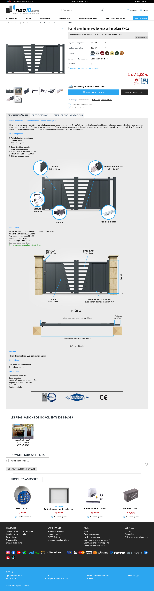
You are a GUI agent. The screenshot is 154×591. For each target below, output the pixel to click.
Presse (90, 578)
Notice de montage (92, 537)
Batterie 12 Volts (131, 508)
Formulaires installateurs (98, 575)
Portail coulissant (28, 23)
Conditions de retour (78, 108)
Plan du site (11, 578)
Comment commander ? (94, 545)
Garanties (129, 534)
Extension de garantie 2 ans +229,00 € (85, 68)
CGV (47, 575)
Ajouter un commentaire (21, 469)
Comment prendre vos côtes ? (82, 104)
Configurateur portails (16, 534)
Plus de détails (143, 37)
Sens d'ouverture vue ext (78, 59)
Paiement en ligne (55, 531)
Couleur (71, 53)
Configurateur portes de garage (19, 531)
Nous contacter (54, 534)
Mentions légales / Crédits (17, 585)
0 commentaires (106, 100)
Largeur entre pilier (76, 43)
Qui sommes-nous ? (14, 575)
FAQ (86, 531)
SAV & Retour (54, 537)
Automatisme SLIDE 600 (95, 508)
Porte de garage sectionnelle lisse (59, 509)
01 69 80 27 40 (139, 1)
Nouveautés (11, 540)
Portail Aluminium (12, 23)
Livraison (129, 531)
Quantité (71, 64)
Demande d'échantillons (58, 540)
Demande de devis (14, 542)
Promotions (11, 537)
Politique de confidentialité (56, 578)
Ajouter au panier (95, 92)
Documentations (91, 534)
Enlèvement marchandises (136, 537)
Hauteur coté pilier (75, 48)
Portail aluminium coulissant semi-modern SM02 (56, 23)
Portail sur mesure (134, 92)
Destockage (133, 575)
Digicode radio (22, 508)
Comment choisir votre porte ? (97, 542)
